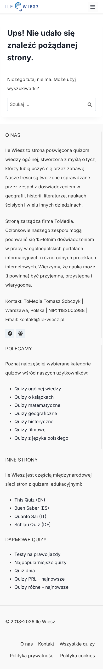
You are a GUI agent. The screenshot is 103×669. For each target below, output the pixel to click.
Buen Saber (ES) (31, 508)
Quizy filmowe (30, 430)
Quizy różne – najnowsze (41, 587)
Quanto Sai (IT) (30, 516)
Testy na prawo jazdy (37, 554)
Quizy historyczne (33, 421)
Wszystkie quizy (77, 644)
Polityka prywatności (32, 655)
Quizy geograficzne (35, 413)
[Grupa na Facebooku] (20, 333)
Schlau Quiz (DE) (32, 524)
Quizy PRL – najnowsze (39, 579)
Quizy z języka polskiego (41, 438)
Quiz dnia (24, 570)
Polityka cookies (77, 655)
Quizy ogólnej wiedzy (37, 389)
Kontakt (46, 644)
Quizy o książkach (34, 397)
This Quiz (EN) (29, 500)
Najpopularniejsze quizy (40, 562)
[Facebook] (9, 333)
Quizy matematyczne (37, 405)
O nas (26, 644)
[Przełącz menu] (93, 7)
